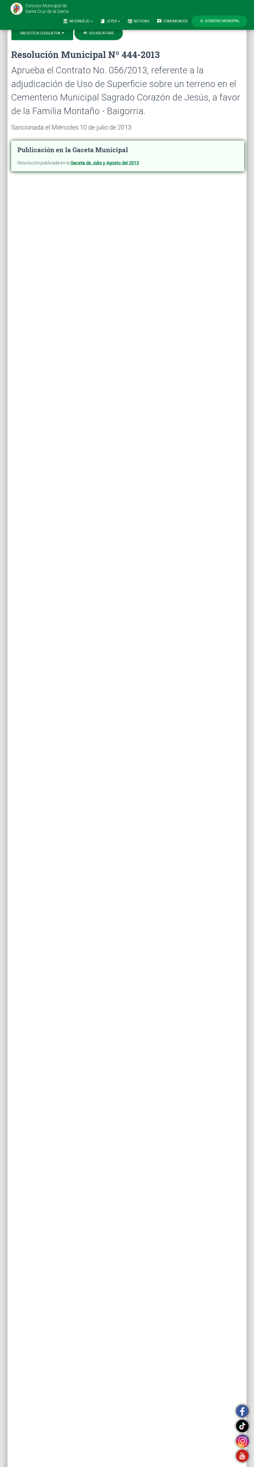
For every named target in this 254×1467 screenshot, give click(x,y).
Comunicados (172, 21)
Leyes (109, 21)
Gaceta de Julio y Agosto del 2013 (104, 162)
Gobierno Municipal (219, 20)
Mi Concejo (76, 21)
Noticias (138, 21)
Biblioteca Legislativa (40, 33)
